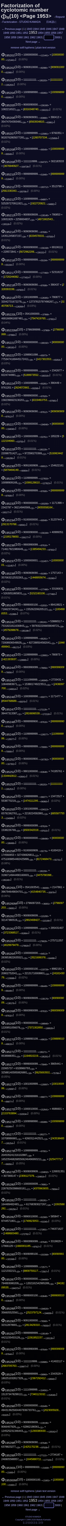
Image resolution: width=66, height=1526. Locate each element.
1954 (41, 32)
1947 (55, 29)
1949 (6, 32)
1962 (33, 37)
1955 (47, 32)
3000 (58, 37)
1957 (60, 32)
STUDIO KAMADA (30, 22)
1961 (26, 37)
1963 (39, 37)
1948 (61, 29)
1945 (42, 29)
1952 (25, 32)
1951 (19, 32)
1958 (7, 37)
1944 (36, 29)
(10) (11, 54)
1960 (20, 37)
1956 (53, 32)
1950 (12, 32)
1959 (13, 37)
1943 (29, 29)
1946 (49, 29)
